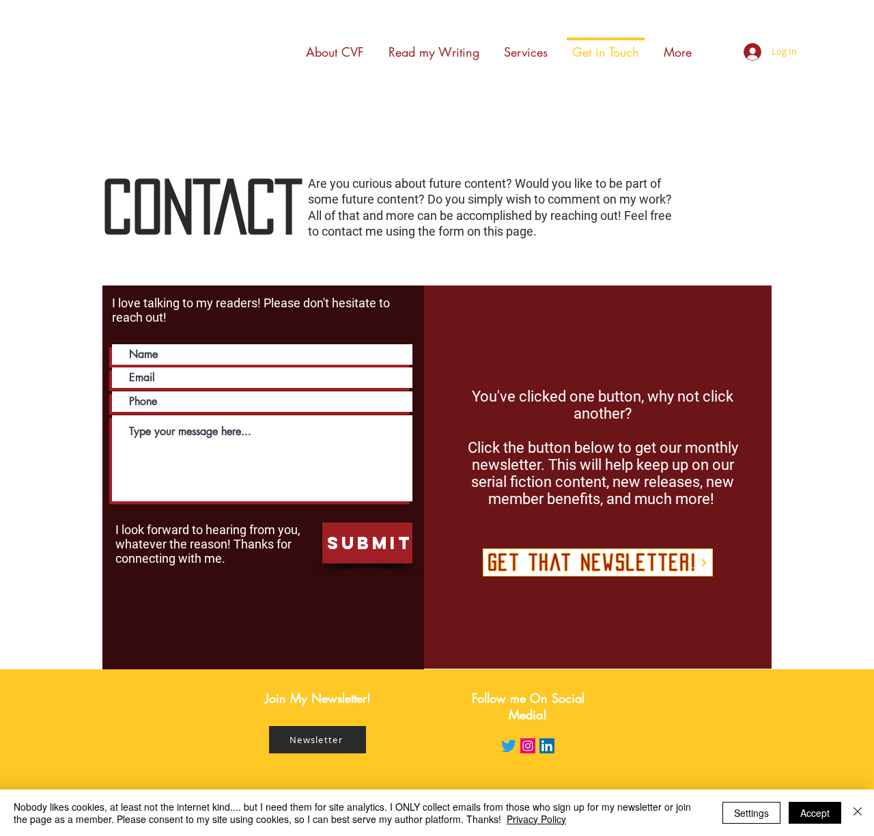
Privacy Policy (536, 819)
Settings (751, 813)
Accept (815, 813)
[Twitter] (508, 745)
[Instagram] (527, 745)
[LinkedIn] (546, 745)
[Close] (857, 812)
